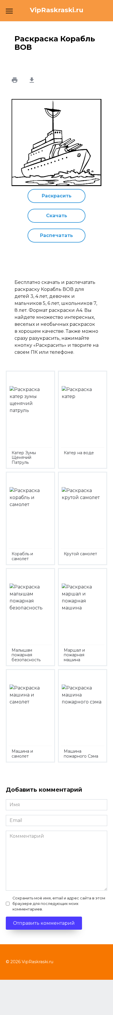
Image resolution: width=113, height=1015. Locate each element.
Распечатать (56, 235)
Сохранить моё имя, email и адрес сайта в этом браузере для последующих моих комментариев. (58, 903)
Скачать (56, 215)
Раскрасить (57, 196)
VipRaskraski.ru (56, 10)
